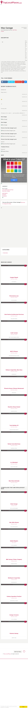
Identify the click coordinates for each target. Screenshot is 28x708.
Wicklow (12, 524)
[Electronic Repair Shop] (14, 265)
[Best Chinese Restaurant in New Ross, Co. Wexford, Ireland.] (14, 376)
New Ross (15, 30)
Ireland (2, 31)
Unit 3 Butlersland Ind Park (7, 189)
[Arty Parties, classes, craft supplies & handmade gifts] (14, 321)
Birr (12, 542)
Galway (12, 505)
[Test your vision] (14, 170)
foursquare (4, 195)
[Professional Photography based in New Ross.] (14, 284)
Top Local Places (7, 653)
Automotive (5, 252)
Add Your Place (17, 651)
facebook (4, 194)
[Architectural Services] (14, 302)
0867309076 (4, 193)
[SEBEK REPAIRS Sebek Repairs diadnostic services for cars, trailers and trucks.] (14, 529)
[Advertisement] (6, 227)
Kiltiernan (12, 616)
